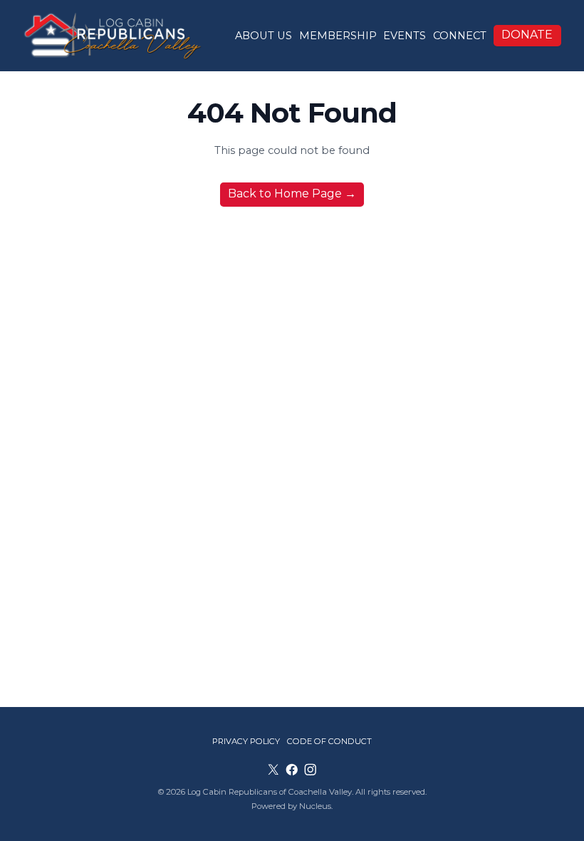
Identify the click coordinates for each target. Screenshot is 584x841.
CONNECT (459, 35)
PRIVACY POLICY (246, 741)
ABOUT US (263, 35)
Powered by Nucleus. (292, 806)
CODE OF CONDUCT (329, 741)
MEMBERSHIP (338, 35)
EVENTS (404, 35)
